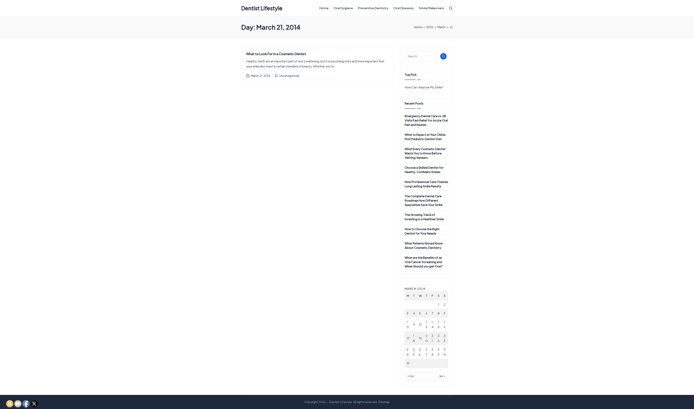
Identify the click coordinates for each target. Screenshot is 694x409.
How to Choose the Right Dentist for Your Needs (422, 231)
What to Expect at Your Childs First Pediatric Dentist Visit (425, 137)
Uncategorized (289, 76)
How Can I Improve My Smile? (424, 87)
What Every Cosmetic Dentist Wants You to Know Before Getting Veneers (425, 153)
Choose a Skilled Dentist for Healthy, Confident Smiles (424, 170)
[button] (443, 56)
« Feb (411, 376)
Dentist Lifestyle (261, 8)
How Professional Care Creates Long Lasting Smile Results (426, 184)
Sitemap (384, 402)
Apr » (442, 376)
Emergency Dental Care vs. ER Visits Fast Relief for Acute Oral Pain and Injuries (426, 120)
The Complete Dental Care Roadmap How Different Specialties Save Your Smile (423, 200)
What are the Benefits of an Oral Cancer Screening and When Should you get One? (423, 262)
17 (408, 338)
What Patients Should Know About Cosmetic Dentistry (424, 245)
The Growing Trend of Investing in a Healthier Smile (424, 217)
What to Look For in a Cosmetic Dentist (276, 54)
